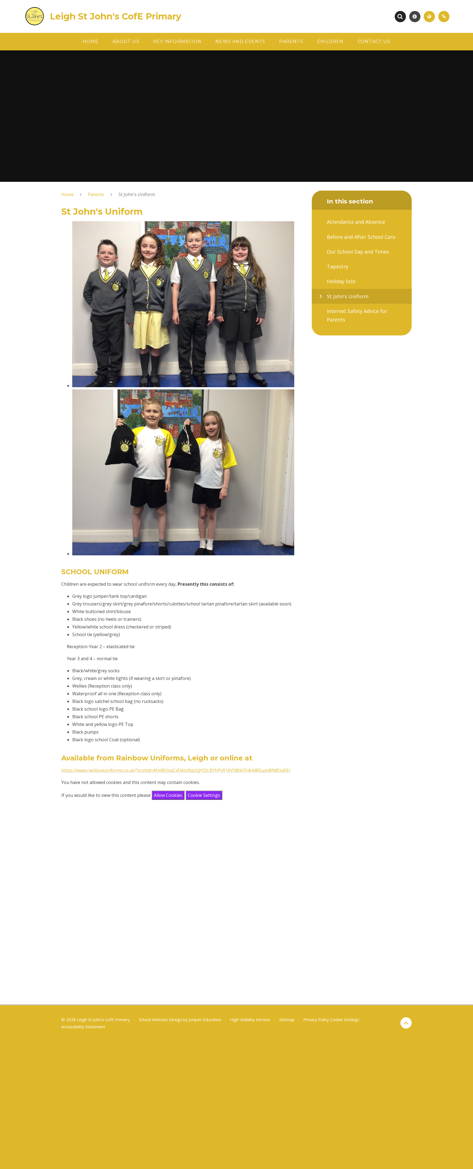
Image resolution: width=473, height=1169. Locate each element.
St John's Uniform (137, 194)
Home (67, 194)
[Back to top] (406, 1023)
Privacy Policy (316, 1019)
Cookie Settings (204, 795)
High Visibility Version (250, 1019)
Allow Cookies (168, 795)
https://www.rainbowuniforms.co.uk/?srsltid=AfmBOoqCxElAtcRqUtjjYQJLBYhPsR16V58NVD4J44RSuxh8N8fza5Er (176, 770)
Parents (96, 194)
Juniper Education (205, 1019)
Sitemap (287, 1019)
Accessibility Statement (83, 1026)
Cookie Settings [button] (344, 1019)
